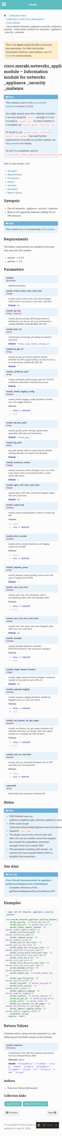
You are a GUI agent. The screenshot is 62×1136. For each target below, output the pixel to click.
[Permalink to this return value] (24, 1045)
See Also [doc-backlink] (11, 866)
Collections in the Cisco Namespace (25, 19)
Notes (11, 182)
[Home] (5, 15)
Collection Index (17, 15)
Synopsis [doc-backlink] (12, 200)
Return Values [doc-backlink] (16, 1025)
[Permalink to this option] (15, 278)
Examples (12, 189)
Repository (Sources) (35, 1104)
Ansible (33, 4)
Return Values (15, 193)
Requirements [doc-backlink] (16, 239)
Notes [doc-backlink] (9, 802)
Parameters (14, 178)
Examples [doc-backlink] (12, 902)
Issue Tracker (13, 1104)
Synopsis (12, 171)
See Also (12, 185)
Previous (13, 1112)
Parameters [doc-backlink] (14, 269)
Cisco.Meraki (13, 23)
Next (51, 1112)
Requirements (15, 174)
